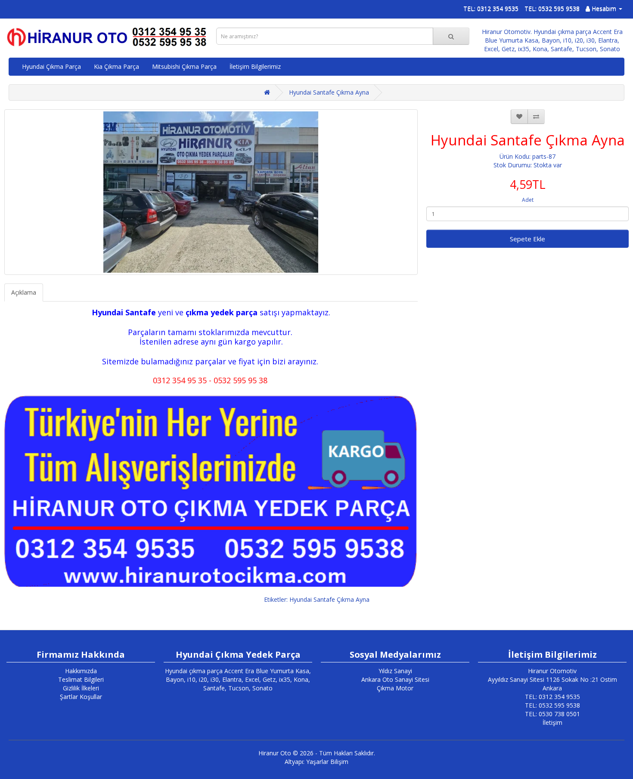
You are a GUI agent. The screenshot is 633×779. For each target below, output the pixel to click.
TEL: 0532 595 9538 (552, 8)
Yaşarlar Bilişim (327, 761)
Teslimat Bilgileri (81, 679)
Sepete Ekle (527, 238)
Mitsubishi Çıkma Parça (184, 66)
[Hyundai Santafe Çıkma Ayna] (211, 192)
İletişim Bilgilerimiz (255, 66)
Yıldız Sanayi (395, 671)
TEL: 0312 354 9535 (490, 8)
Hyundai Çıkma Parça (51, 66)
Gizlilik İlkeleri (81, 688)
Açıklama (23, 292)
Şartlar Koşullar (81, 697)
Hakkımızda (81, 671)
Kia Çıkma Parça (116, 66)
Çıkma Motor (395, 688)
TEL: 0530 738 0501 (552, 714)
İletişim (552, 722)
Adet (528, 199)
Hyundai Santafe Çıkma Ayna (329, 92)
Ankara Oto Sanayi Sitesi (395, 679)
